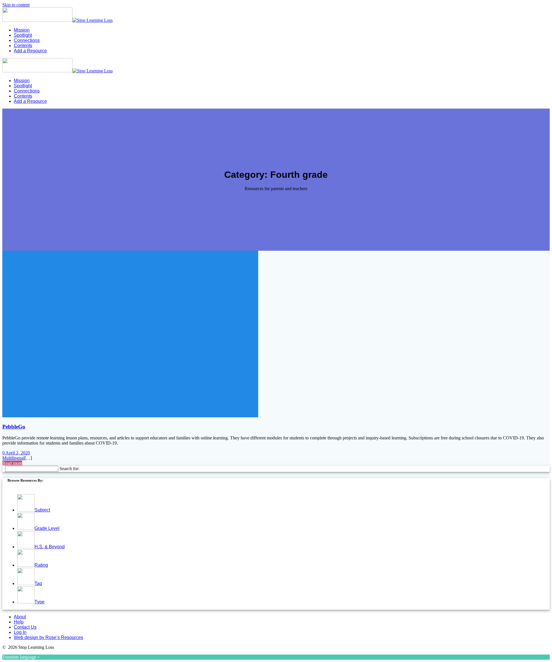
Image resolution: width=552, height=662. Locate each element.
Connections (27, 40)
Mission (22, 30)
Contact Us (25, 627)
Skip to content (16, 4)
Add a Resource (30, 50)
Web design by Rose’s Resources (48, 637)
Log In (20, 632)
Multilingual (13, 458)
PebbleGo (13, 427)
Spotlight (23, 35)
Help (19, 621)
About (20, 616)
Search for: (69, 468)
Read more (12, 463)
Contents (23, 45)
